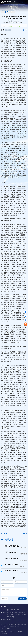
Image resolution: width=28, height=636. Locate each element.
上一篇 (5, 533)
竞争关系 (17, 26)
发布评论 (22, 599)
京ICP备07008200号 (9, 626)
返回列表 (9, 12)
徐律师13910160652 (13, 610)
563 (26, 30)
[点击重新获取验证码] (12, 598)
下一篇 (23, 533)
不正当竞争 (10, 26)
